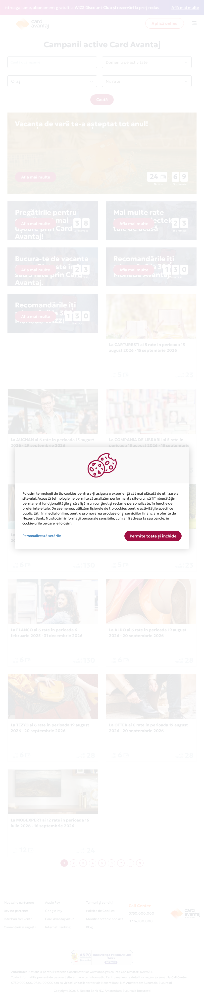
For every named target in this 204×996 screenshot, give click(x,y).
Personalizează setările (41, 535)
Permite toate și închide (153, 535)
